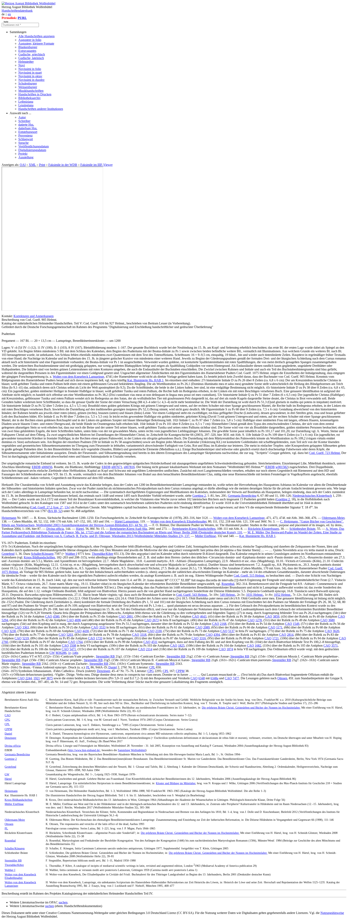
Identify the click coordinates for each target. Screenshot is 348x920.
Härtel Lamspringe (127, 521)
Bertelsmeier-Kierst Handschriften (193, 528)
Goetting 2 (199, 495)
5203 (69, 634)
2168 (223, 623)
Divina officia (55, 528)
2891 (129, 616)
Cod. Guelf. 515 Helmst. (249, 575)
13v (66, 507)
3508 (73, 645)
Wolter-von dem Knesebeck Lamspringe (78, 376)
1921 (36, 678)
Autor (22, 117)
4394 (216, 634)
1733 (99, 638)
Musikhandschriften (31, 90)
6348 (201, 678)
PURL (22, 18)
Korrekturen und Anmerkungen (33, 316)
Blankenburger (27, 47)
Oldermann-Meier (333, 518)
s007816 (129, 467)
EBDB (36, 467)
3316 (202, 638)
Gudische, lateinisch (31, 58)
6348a (214, 678)
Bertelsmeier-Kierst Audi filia (128, 528)
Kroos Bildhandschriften (39, 557)
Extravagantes (27, 50)
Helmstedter (26, 61)
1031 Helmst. (254, 594)
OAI (23, 164)
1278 (258, 620)
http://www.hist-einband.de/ (84, 750)
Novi (21, 65)
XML (32, 164)
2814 (290, 634)
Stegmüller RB (105, 656)
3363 (25, 627)
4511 (154, 642)
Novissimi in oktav (30, 76)
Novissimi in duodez (31, 80)
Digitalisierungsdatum (32, 150)
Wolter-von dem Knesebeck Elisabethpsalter (178, 521)
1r (69, 652)
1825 (181, 645)
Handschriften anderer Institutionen (40, 109)
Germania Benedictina (242, 495)
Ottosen (282, 678)
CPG (150, 671)
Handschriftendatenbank (17, 10)
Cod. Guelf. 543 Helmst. (192, 594)
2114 (149, 649)
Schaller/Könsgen (42, 553)
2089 (206, 627)
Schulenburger (27, 83)
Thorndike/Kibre (102, 553)
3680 (331, 620)
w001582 (282, 467)
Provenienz (25, 135)
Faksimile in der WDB (62, 164)
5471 (72, 649)
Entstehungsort (27, 132)
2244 (28, 678)
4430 (85, 631)
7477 (236, 678)
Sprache (23, 142)
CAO (48, 616)
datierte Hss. (26, 124)
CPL (152, 667)
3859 (276, 616)
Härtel (80, 528)
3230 (12, 631)
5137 (231, 631)
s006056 (46, 467)
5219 (25, 638)
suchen (63, 902)
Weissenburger (27, 87)
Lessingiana (25, 105)
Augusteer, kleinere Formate (36, 43)
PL (88, 667)
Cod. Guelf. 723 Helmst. (325, 453)
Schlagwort (25, 139)
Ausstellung (25, 157)
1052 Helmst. (282, 594)
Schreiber (24, 121)
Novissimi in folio (29, 69)
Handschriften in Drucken (34, 94)
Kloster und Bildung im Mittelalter (175, 783)
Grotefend (8, 553)
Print (42, 164)
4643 (203, 616)
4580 (56, 616)
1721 (275, 638)
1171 (279, 627)
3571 (334, 645)
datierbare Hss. (27, 128)
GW (52, 652)
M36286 (61, 652)
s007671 (116, 467)
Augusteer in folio (29, 40)
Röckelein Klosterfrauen (263, 528)
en (9, 14)
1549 (296, 623)
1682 (258, 645)
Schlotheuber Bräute (302, 528)
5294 (5, 620)
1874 (230, 649)
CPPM (180, 671)
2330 (158, 631)
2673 (155, 620)
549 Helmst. (227, 594)
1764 (79, 642)
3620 (336, 631)
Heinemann (9, 518)
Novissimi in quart (30, 72)
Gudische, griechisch (31, 54)
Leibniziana (25, 101)
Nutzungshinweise (332, 913)
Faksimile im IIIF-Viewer (96, 164)
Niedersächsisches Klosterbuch (312, 495)
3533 (102, 627)
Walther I (71, 553)
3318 (143, 634)
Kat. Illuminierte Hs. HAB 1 (145, 380)
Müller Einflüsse (205, 536)
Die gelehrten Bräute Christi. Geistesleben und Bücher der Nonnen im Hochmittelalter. (251, 707)
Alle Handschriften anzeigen (36, 36)
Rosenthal (228, 583)
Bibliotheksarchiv (29, 98)
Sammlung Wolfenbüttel (132, 750)
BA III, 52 (55, 511)
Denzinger (103, 671)
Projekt (22, 153)
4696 (78, 620)
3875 (49, 678)
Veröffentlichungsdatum (33, 146)
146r (75, 652)
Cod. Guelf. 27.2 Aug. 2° (47, 507)
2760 (5, 642)
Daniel (112, 667)
